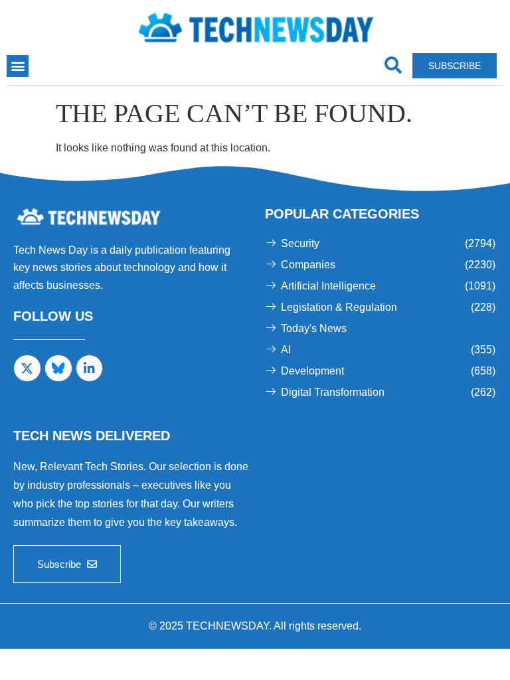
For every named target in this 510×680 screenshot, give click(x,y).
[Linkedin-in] (90, 368)
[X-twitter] (27, 368)
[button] (18, 66)
